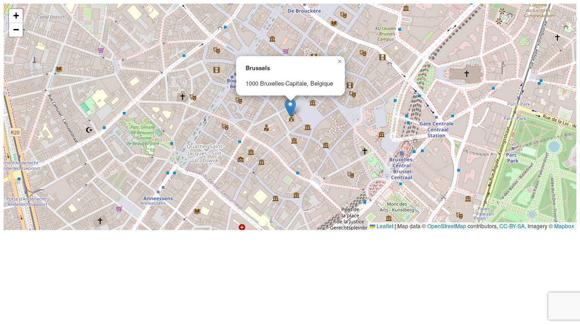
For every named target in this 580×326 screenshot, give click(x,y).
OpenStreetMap (446, 226)
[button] (290, 107)
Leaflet (384, 226)
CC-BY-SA (512, 226)
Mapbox (564, 226)
